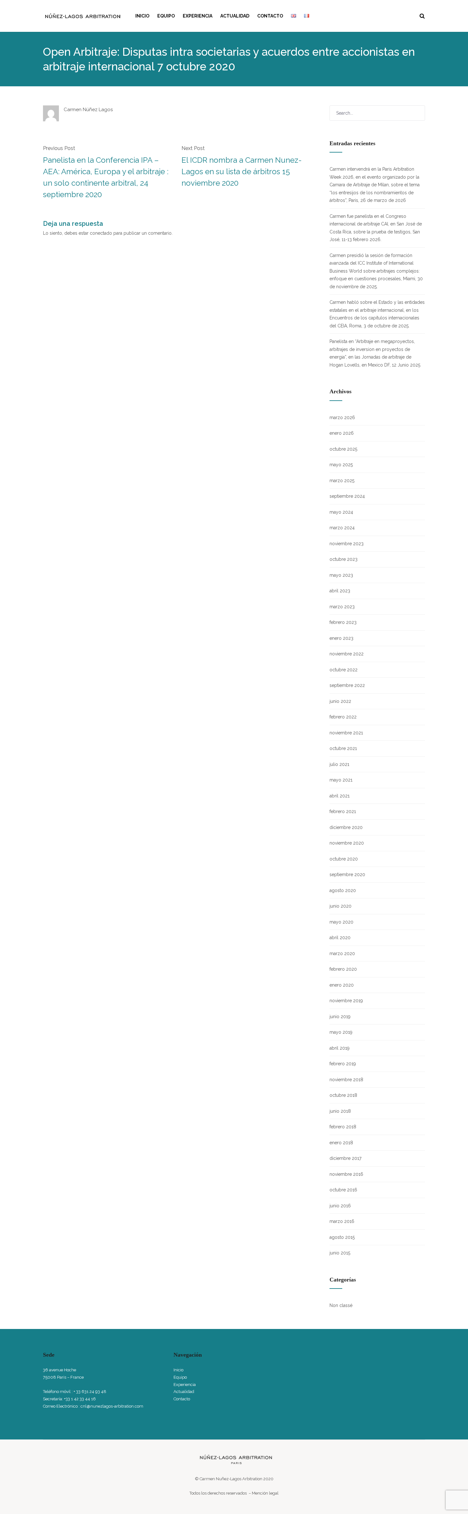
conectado (101, 233)
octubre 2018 (343, 1095)
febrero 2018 (343, 1126)
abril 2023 (340, 590)
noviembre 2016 (346, 1174)
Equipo (166, 15)
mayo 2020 (341, 922)
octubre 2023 (344, 559)
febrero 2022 (343, 716)
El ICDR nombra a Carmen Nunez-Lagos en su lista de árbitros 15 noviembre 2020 (241, 171)
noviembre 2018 (346, 1079)
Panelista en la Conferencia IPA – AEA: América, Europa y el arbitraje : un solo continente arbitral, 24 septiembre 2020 (105, 177)
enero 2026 (342, 433)
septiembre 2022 (347, 685)
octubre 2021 (343, 748)
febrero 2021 (343, 811)
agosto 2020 (343, 890)
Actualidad (234, 15)
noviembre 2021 (346, 732)
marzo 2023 (342, 606)
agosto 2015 (342, 1237)
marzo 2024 (342, 527)
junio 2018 (340, 1111)
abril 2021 (340, 795)
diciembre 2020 (346, 827)
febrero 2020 (343, 969)
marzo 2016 (342, 1221)
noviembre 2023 (347, 543)
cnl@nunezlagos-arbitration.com (112, 1406)
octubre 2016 (343, 1189)
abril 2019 (340, 1048)
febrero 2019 (343, 1063)
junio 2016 (340, 1205)
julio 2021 (339, 764)
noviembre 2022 (347, 653)
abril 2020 (340, 937)
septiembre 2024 (347, 496)
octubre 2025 (343, 449)
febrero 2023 (343, 622)
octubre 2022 (344, 669)
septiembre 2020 (347, 874)
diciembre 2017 (345, 1158)
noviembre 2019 (346, 1000)
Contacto (270, 15)
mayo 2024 (341, 512)
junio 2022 (340, 701)
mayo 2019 (341, 1032)
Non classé (341, 1305)
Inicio (142, 15)
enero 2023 (341, 638)
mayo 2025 (341, 464)
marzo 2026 (342, 417)
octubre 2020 (344, 858)
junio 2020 (340, 906)
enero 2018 (341, 1142)
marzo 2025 (342, 480)
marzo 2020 (342, 953)
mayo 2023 (341, 575)
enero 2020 (342, 985)
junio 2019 (340, 1016)
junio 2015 (340, 1252)
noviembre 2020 (347, 843)
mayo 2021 (341, 779)
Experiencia (197, 15)
